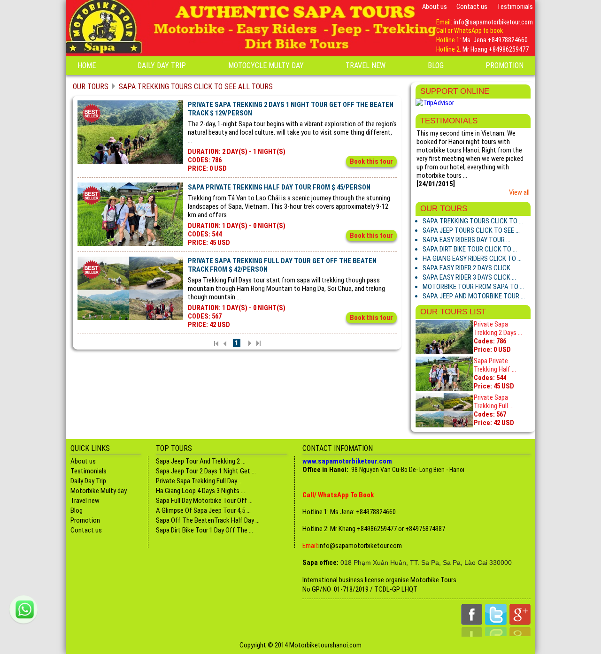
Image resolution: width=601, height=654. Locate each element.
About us (434, 6)
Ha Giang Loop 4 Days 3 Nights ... (200, 491)
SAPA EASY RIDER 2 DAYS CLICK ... (469, 268)
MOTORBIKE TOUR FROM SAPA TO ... (473, 286)
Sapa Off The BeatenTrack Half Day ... (208, 520)
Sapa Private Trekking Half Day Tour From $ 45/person (279, 187)
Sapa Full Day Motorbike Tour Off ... (204, 500)
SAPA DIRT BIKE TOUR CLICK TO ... (470, 249)
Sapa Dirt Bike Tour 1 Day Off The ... (204, 530)
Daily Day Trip (162, 65)
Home (86, 65)
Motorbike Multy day (98, 491)
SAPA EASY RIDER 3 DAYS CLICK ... (469, 277)
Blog (436, 65)
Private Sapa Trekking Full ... (494, 401)
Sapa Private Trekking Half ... (495, 365)
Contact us (471, 6)
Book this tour (371, 161)
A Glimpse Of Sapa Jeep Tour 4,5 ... (203, 510)
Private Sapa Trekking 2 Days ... (498, 328)
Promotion (504, 65)
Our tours (90, 86)
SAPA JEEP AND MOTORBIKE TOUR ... (474, 296)
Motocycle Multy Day (266, 65)
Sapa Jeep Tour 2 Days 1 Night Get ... (206, 471)
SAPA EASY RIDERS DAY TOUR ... (466, 240)
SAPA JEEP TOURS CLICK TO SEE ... (471, 230)
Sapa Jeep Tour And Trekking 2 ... (201, 461)
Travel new (365, 65)
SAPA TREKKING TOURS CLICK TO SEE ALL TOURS (196, 86)
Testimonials (515, 6)
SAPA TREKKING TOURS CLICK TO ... (473, 221)
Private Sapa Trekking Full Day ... (199, 481)
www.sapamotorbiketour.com (347, 461)
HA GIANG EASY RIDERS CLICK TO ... (472, 258)
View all (519, 192)
